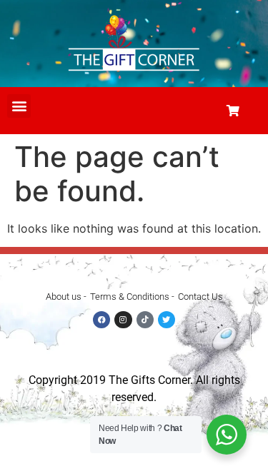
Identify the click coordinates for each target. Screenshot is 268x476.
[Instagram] (122, 319)
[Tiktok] (145, 319)
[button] (19, 106)
